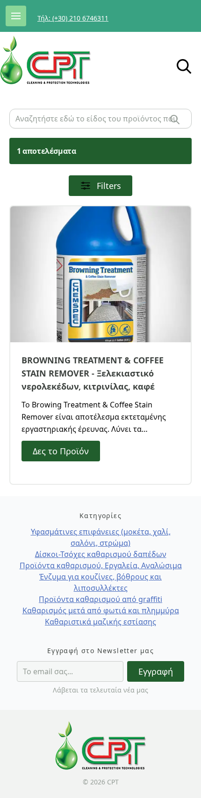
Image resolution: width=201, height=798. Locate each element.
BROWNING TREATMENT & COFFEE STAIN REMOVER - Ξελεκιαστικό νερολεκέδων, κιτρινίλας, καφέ (93, 373)
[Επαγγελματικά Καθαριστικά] (63, 60)
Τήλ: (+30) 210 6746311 (72, 18)
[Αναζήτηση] (174, 119)
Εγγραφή (155, 671)
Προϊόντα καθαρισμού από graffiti (100, 599)
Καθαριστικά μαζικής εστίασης (100, 622)
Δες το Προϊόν (61, 451)
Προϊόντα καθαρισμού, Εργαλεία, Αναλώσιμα (101, 565)
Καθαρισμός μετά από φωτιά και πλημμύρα (100, 610)
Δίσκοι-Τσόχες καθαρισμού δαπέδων (100, 554)
